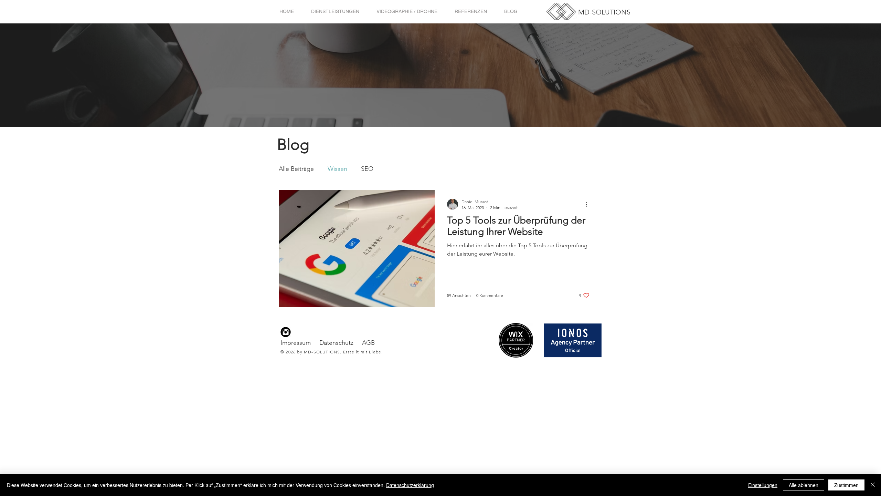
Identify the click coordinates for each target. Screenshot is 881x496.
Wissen (337, 169)
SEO (367, 169)
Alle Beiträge (296, 169)
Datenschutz (336, 343)
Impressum (295, 343)
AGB (368, 343)
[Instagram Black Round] (285, 332)
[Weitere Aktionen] (588, 204)
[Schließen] (873, 484)
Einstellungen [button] (762, 485)
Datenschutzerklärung (410, 485)
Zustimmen (846, 485)
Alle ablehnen (803, 485)
